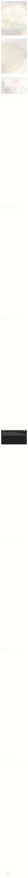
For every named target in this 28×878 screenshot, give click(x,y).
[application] (14, 437)
